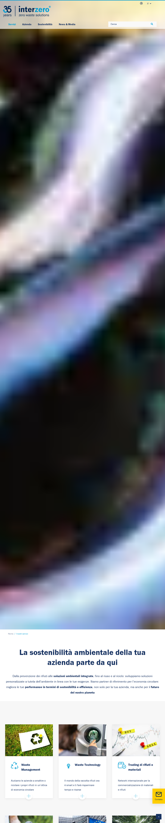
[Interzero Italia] (27, 11)
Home (10, 634)
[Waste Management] (29, 740)
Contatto (159, 799)
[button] (15, 766)
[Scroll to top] (158, 816)
